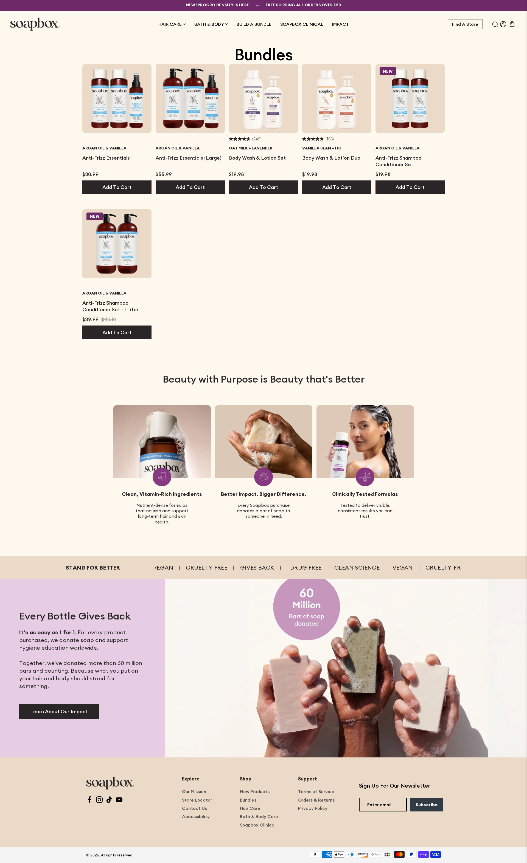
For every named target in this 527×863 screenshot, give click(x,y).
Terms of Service (316, 791)
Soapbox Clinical (258, 825)
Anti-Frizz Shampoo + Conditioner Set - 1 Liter (110, 306)
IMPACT (340, 24)
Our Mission (194, 791)
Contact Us (194, 808)
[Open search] (495, 24)
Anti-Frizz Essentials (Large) (189, 158)
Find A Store (465, 24)
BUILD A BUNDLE (254, 24)
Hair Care (250, 808)
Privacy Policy (312, 808)
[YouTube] (119, 800)
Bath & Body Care (259, 816)
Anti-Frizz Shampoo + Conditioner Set (400, 161)
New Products (255, 791)
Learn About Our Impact (59, 711)
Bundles (248, 800)
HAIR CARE (170, 24)
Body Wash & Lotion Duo (331, 158)
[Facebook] (89, 800)
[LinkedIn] (109, 800)
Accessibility (196, 816)
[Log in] (503, 24)
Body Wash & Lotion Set (257, 158)
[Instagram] (99, 800)
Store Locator (197, 800)
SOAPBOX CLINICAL (301, 24)
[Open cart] (512, 24)
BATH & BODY (209, 24)
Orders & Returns (316, 800)
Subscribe (427, 804)
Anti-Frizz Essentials (106, 158)
